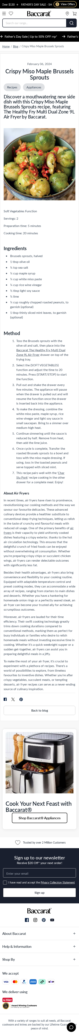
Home (6, 46)
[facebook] (5, 699)
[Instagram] (35, 920)
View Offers (66, 4)
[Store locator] (67, 13)
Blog (15, 46)
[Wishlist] (11, 13)
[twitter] (13, 699)
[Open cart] (74, 13)
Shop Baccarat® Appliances (40, 817)
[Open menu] (4, 13)
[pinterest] (21, 699)
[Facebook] (27, 920)
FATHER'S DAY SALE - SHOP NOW (31, 4)
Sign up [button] (39, 892)
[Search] (72, 23)
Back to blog (39, 710)
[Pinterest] (44, 920)
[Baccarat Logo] (39, 13)
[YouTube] (52, 920)
